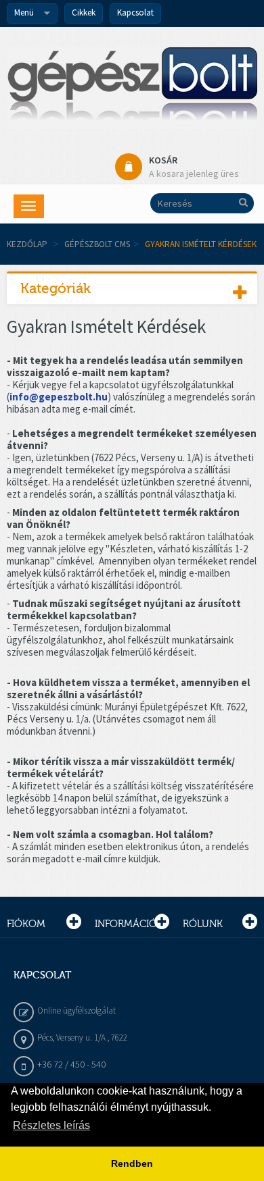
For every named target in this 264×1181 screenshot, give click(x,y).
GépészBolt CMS (97, 244)
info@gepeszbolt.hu (58, 396)
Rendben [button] (132, 1163)
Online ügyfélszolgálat (76, 1010)
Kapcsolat (135, 12)
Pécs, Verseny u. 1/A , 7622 (82, 1037)
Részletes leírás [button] (51, 1125)
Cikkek (83, 12)
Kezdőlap (27, 244)
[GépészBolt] (132, 88)
